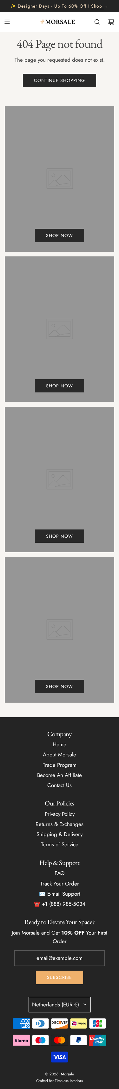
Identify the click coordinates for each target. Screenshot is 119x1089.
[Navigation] (7, 22)
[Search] (97, 22)
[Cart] (111, 22)
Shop (96, 6)
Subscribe (59, 977)
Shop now (59, 235)
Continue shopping (59, 80)
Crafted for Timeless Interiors (59, 1081)
